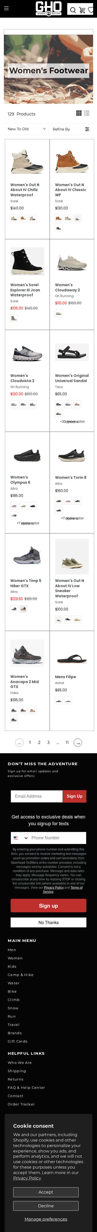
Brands (15, 1033)
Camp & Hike (21, 975)
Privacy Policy (27, 1178)
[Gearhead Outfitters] (48, 8)
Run (12, 1016)
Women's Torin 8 (70, 477)
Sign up (48, 905)
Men (12, 950)
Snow (13, 1008)
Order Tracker (21, 1104)
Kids (12, 966)
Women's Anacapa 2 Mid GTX (24, 682)
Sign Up (75, 796)
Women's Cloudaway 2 (67, 288)
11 (67, 742)
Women (15, 958)
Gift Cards (17, 1041)
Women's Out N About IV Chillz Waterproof (24, 190)
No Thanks (49, 922)
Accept (46, 1192)
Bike (12, 991)
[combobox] (20, 838)
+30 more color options (72, 422)
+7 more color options (28, 523)
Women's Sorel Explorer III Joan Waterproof (25, 290)
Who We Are (20, 1062)
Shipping (17, 1071)
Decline (46, 1205)
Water (14, 983)
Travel (14, 1025)
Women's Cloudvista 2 (22, 378)
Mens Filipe (65, 676)
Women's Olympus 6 (20, 480)
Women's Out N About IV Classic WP (70, 190)
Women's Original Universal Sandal (72, 378)
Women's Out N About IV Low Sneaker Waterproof (69, 588)
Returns (15, 1079)
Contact (15, 1096)
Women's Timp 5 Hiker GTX (25, 583)
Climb (14, 1000)
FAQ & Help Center (26, 1087)
